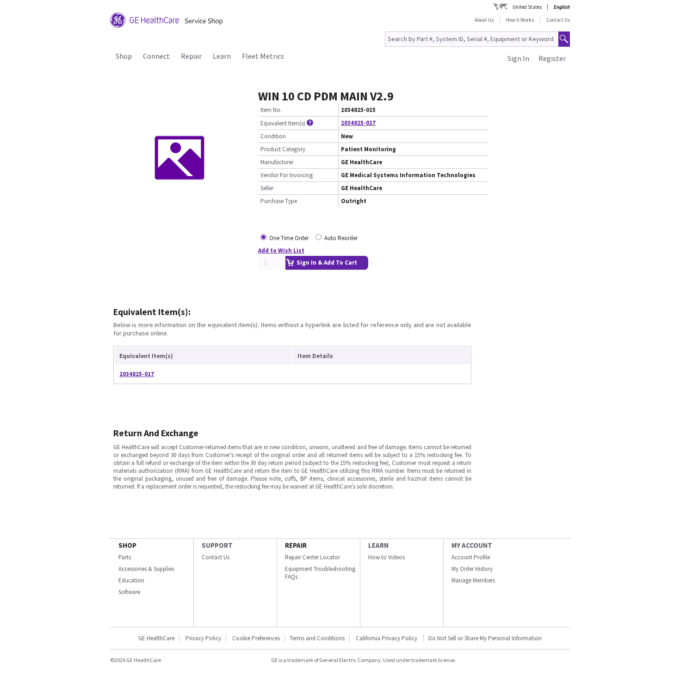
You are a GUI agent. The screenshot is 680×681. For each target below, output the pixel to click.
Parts (124, 557)
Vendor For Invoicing (286, 175)
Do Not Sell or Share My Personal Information (485, 638)
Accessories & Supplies (146, 569)
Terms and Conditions (317, 638)
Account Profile (470, 557)
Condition (273, 136)
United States (527, 7)
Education (131, 580)
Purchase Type (278, 201)
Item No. (271, 110)
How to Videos (386, 557)
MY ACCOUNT (471, 545)
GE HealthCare (156, 638)
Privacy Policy (203, 638)
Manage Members (473, 580)
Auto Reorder (341, 238)
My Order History (472, 569)
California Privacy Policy (387, 638)
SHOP (127, 545)
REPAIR (296, 545)
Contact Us (558, 20)
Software (129, 592)
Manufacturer (276, 162)
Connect (156, 56)
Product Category (282, 149)
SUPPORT (217, 545)
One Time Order (289, 238)
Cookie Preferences (256, 638)
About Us (484, 20)
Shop (124, 56)
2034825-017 (358, 123)
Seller (266, 188)
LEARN (378, 545)
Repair (191, 56)
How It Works (520, 20)
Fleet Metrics (263, 56)
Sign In (518, 58)
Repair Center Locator (312, 557)
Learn (222, 56)
